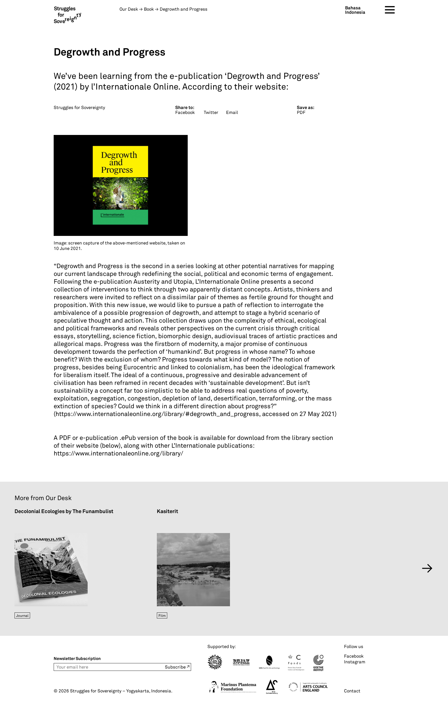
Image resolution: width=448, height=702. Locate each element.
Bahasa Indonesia (355, 9)
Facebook (353, 656)
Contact (352, 690)
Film (162, 615)
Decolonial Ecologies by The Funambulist (64, 511)
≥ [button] (427, 567)
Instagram (354, 661)
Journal (22, 615)
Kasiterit (167, 511)
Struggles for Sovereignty (79, 107)
